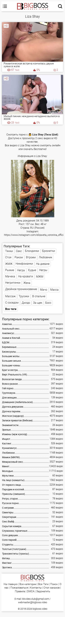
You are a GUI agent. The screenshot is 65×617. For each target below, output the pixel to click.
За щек (37, 302)
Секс (19, 251)
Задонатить (43, 591)
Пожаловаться (19, 587)
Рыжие (9, 270)
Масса (54, 289)
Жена (26, 283)
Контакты (36, 587)
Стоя (8, 257)
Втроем (31, 257)
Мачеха (10, 276)
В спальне (38, 296)
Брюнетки (48, 251)
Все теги (10, 309)
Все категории (27, 584)
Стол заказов (52, 587)
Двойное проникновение (21, 289)
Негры (43, 270)
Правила (20, 591)
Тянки (9, 251)
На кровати (25, 276)
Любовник (45, 257)
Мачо (43, 289)
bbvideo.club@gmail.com (35, 598)
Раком (19, 257)
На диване (42, 263)
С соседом (12, 302)
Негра (21, 270)
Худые (32, 270)
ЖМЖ (8, 263)
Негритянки (12, 282)
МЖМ (39, 276)
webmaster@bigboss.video (32, 602)
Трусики (24, 296)
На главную (11, 584)
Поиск (54, 584)
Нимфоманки (24, 263)
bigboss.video (40, 608)
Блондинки (32, 251)
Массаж (10, 296)
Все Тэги (43, 584)
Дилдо (26, 302)
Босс (48, 302)
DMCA (30, 591)
